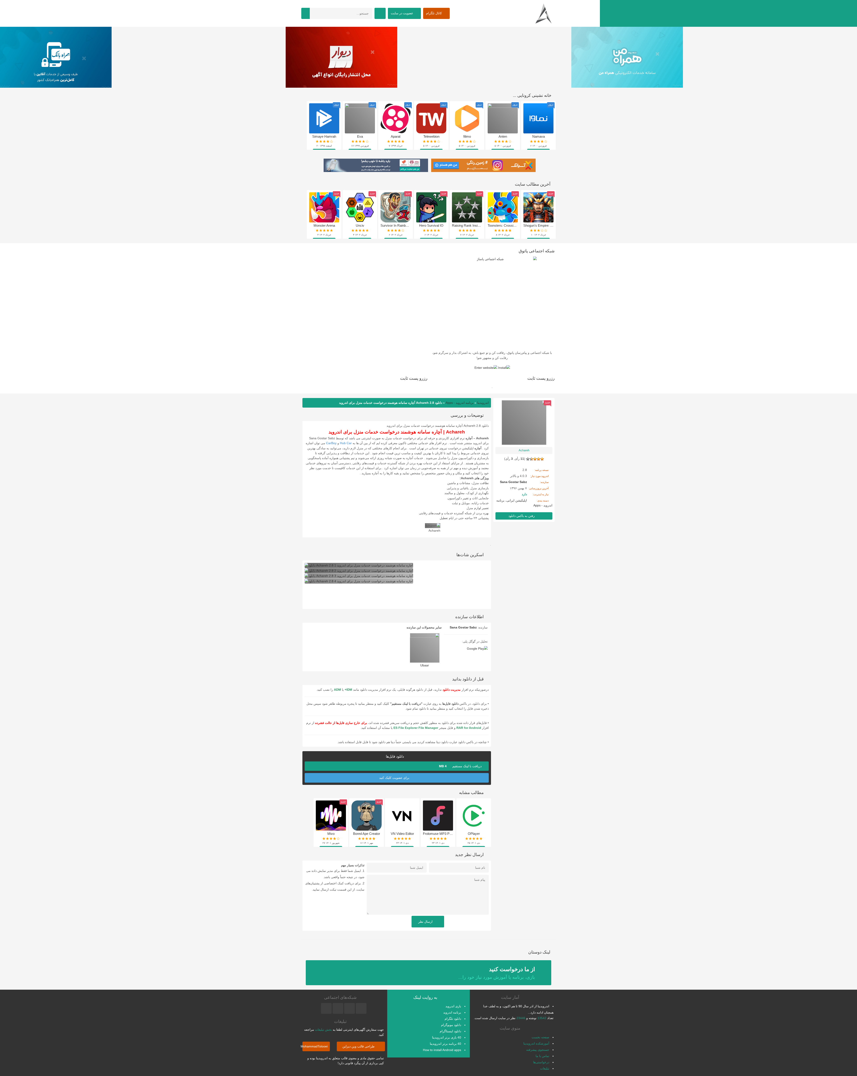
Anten (503, 136)
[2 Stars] (538, 459)
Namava (538, 136)
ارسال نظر (425, 921)
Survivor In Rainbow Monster (402, 225)
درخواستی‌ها (541, 1062)
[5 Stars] (528, 459)
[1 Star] (542, 459)
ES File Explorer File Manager (415, 728)
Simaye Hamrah (324, 136)
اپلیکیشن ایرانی (516, 500)
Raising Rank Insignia (468, 225)
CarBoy (331, 443)
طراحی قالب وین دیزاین (358, 1046)
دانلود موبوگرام (451, 1025)
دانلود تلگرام (453, 1018)
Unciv (360, 225)
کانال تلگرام (434, 13)
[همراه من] (714, 60)
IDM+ (348, 689)
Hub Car (346, 443)
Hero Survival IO (431, 225)
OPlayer (474, 834)
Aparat (395, 136)
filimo (467, 136)
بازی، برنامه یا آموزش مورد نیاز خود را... (496, 973)
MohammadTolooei (315, 1046)
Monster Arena (324, 225)
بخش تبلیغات (323, 1029)
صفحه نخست (540, 1037)
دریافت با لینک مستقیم (461, 766)
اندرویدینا (483, 402)
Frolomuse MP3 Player (440, 834)
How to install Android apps (442, 1050)
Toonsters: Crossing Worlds (508, 225)
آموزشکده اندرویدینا (536, 1043)
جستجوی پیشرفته (537, 1049)
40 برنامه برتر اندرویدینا (445, 1043)
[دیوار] (428, 60)
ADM (337, 689)
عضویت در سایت (402, 13)
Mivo (331, 834)
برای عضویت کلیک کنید (394, 778)
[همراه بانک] (143, 60)
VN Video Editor (402, 834)
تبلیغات (544, 1068)
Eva (360, 136)
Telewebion (431, 136)
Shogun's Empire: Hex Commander (549, 225)
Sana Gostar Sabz (463, 627)
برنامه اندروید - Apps (460, 402)
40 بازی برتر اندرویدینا (446, 1037)
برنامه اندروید (452, 1012)
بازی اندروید (453, 1006)
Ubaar (424, 665)
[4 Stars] (531, 459)
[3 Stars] (535, 459)
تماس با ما (542, 1056)
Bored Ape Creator (366, 834)
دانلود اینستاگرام (450, 1031)
